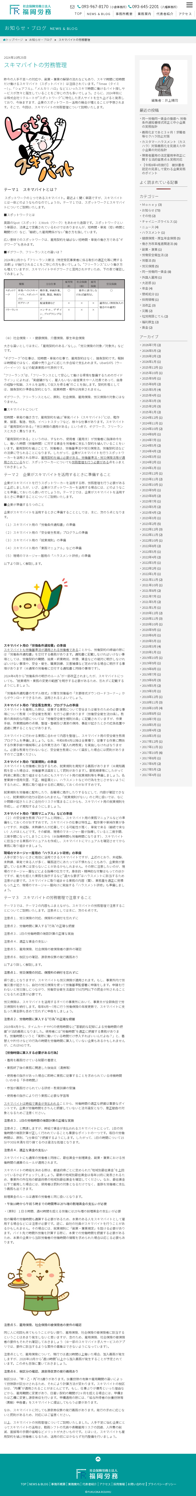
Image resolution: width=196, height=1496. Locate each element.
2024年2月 (149, 462)
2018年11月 (150, 702)
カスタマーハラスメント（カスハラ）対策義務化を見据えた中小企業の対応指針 (163, 145)
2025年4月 (149, 395)
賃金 (145, 327)
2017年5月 (149, 769)
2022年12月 (150, 529)
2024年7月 (149, 440)
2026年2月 (149, 356)
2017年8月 (149, 758)
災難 (145, 310)
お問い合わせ (136, 1484)
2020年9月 (149, 629)
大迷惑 (146, 282)
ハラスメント (151, 232)
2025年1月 (149, 412)
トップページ (14, 39)
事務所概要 (124, 13)
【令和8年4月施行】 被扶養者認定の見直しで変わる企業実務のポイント (163, 169)
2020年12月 (150, 613)
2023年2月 (149, 523)
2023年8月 (149, 495)
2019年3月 (149, 691)
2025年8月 (149, 384)
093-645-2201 (155, 6)
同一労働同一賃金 (154, 271)
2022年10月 (150, 540)
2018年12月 (150, 696)
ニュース (148, 227)
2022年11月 (150, 534)
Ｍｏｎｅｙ (150, 204)
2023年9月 (149, 490)
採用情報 (148, 299)
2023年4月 (149, 512)
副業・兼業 (150, 249)
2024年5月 (149, 445)
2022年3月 (149, 562)
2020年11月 (150, 618)
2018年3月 (149, 735)
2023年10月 (150, 484)
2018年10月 (150, 708)
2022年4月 (149, 557)
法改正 (146, 305)
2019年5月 (149, 685)
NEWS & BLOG (98, 13)
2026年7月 (149, 345)
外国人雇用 (150, 277)
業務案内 (144, 13)
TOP (78, 14)
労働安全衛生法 (153, 255)
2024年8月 (149, 434)
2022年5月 (149, 551)
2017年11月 (150, 747)
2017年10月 (150, 752)
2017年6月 (149, 763)
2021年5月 (149, 601)
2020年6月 (149, 635)
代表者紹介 (165, 13)
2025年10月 (150, 372)
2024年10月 (150, 428)
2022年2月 (149, 568)
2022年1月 (149, 573)
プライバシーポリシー (162, 1484)
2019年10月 (150, 657)
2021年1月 (149, 607)
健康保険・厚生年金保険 (159, 238)
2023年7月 (149, 501)
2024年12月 (150, 417)
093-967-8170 (105, 6)
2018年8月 (149, 713)
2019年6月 (149, 680)
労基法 (146, 260)
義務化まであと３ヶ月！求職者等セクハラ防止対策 (163, 134)
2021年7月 (149, 596)
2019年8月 (149, 668)
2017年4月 (149, 774)
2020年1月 (149, 652)
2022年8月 (149, 546)
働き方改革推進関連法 (157, 243)
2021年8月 (149, 590)
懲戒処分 (148, 294)
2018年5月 (149, 724)
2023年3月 (149, 518)
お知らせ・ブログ (40, 39)
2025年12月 (150, 367)
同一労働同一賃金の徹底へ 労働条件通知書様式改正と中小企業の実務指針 (164, 122)
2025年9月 (149, 378)
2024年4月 (149, 451)
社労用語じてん (153, 316)
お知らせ (148, 210)
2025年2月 (149, 406)
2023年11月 (150, 479)
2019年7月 (149, 674)
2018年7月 (149, 719)
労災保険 (148, 266)
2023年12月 (150, 473)
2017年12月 (150, 741)
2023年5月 (149, 506)
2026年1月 (149, 361)
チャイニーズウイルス (157, 221)
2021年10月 (150, 585)
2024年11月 (150, 423)
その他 (146, 215)
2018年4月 (149, 730)
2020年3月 (149, 646)
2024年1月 (149, 467)
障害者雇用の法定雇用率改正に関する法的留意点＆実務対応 (163, 157)
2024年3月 (149, 456)
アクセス (185, 13)
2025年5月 (149, 389)
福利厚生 (148, 322)
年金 (145, 288)
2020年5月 (149, 641)
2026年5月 (149, 350)
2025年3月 (149, 400)
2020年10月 (150, 624)
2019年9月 (149, 663)
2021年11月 (150, 579)
